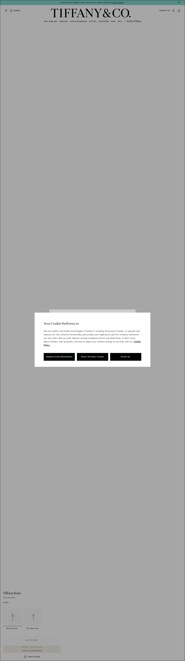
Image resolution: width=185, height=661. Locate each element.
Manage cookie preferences (59, 357)
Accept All (126, 357)
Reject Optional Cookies (92, 357)
